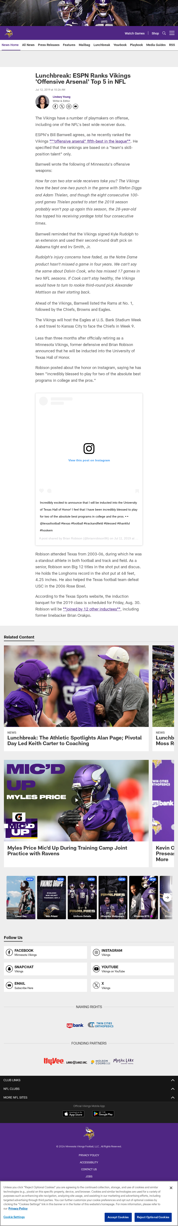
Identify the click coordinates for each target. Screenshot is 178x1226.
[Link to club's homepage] (8, 31)
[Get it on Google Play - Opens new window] (103, 1116)
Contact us (89, 1169)
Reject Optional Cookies (153, 1217)
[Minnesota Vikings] (89, 1133)
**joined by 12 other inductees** (91, 609)
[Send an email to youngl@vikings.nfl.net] (75, 106)
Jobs (89, 1176)
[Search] (164, 33)
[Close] (171, 1188)
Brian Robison (72, 538)
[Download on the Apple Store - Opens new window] (73, 1114)
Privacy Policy (89, 1155)
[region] (89, 1203)
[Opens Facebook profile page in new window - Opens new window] (55, 106)
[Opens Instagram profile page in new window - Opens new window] (68, 106)
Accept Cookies (118, 1217)
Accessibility (89, 1162)
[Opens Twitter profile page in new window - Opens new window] (62, 106)
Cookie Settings (14, 1217)
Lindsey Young (61, 96)
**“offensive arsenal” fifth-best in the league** (89, 141)
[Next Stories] (167, 897)
